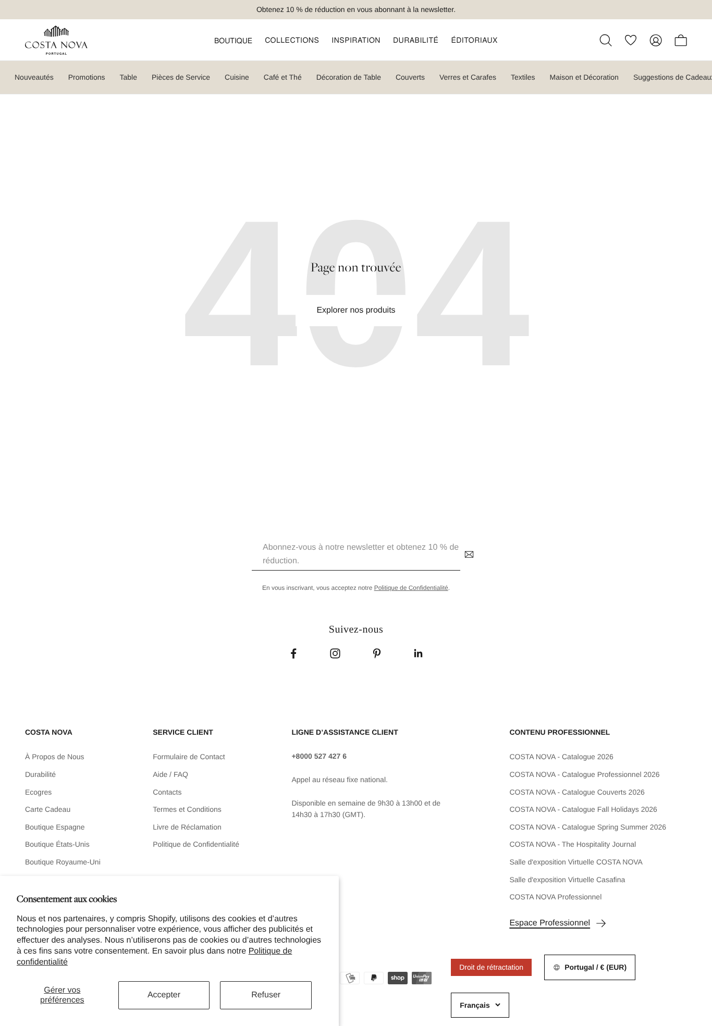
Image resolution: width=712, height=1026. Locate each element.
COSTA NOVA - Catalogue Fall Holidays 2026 (583, 809)
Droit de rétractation (491, 967)
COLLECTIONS (292, 40)
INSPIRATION (356, 40)
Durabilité (40, 774)
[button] (233, 40)
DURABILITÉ (415, 40)
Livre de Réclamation (187, 827)
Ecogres (38, 792)
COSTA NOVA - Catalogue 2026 (561, 756)
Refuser (265, 995)
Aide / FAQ (170, 774)
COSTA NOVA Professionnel (555, 897)
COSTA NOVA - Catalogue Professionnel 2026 (584, 774)
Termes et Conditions (187, 809)
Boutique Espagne (54, 827)
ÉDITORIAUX (474, 40)
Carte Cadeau (47, 809)
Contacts (167, 792)
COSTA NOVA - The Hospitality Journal (572, 844)
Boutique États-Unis (57, 844)
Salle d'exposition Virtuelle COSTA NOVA (576, 862)
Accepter (164, 995)
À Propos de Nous (54, 756)
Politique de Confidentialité (411, 587)
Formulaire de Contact (189, 756)
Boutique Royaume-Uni (63, 862)
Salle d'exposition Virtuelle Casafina (567, 879)
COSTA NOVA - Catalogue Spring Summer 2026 (587, 827)
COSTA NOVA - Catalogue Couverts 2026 (576, 792)
